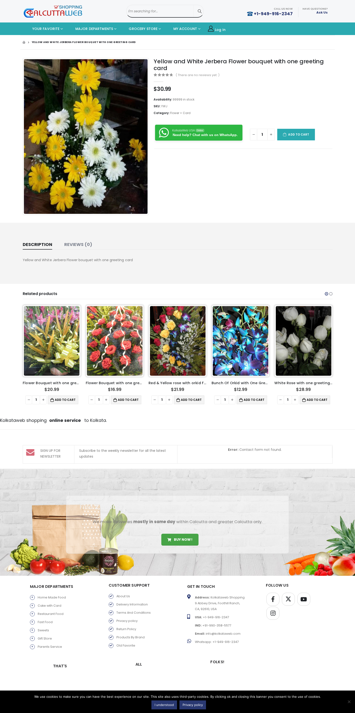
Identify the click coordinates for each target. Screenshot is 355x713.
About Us (123, 596)
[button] (326, 294)
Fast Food (45, 622)
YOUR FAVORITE (45, 28)
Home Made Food (52, 597)
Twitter (288, 599)
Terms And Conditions (133, 613)
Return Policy (126, 629)
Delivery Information (132, 604)
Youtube (303, 599)
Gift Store (45, 638)
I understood (164, 705)
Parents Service (50, 647)
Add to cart (298, 134)
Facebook (272, 599)
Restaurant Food (51, 614)
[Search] (200, 11)
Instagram (272, 613)
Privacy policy (127, 621)
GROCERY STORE (142, 28)
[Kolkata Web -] (53, 11)
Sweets (43, 630)
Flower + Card (180, 113)
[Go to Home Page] (24, 42)
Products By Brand (130, 637)
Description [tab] (37, 244)
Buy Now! (182, 539)
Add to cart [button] (65, 400)
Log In (220, 29)
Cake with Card (49, 606)
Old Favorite (125, 645)
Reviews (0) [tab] (78, 244)
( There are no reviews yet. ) (198, 75)
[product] (51, 340)
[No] (349, 701)
